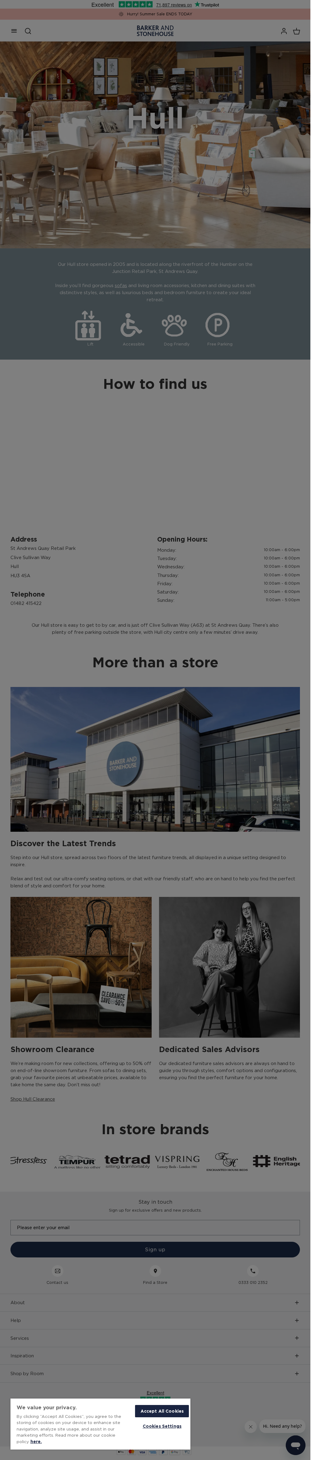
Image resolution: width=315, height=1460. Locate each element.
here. (36, 1441)
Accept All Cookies (162, 1411)
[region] (100, 1424)
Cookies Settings (162, 1426)
